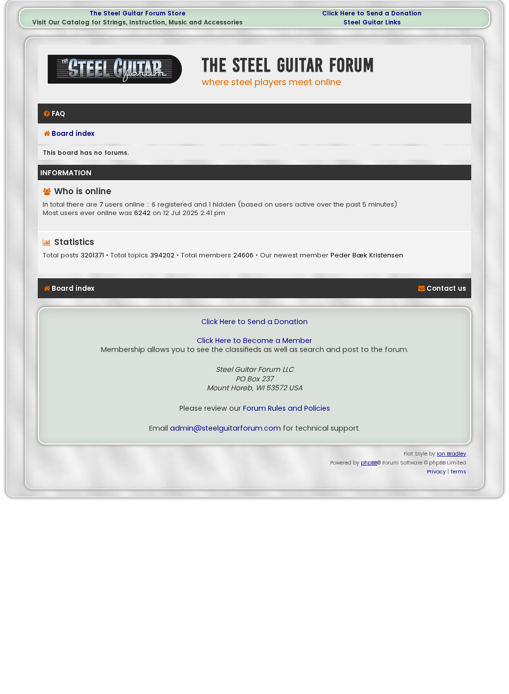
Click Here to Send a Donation (372, 13)
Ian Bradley (451, 454)
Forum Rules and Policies (286, 408)
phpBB (369, 462)
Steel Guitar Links (372, 22)
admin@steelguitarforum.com (225, 428)
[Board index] (117, 73)
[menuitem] (54, 114)
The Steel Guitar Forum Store (137, 13)
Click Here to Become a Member (254, 341)
